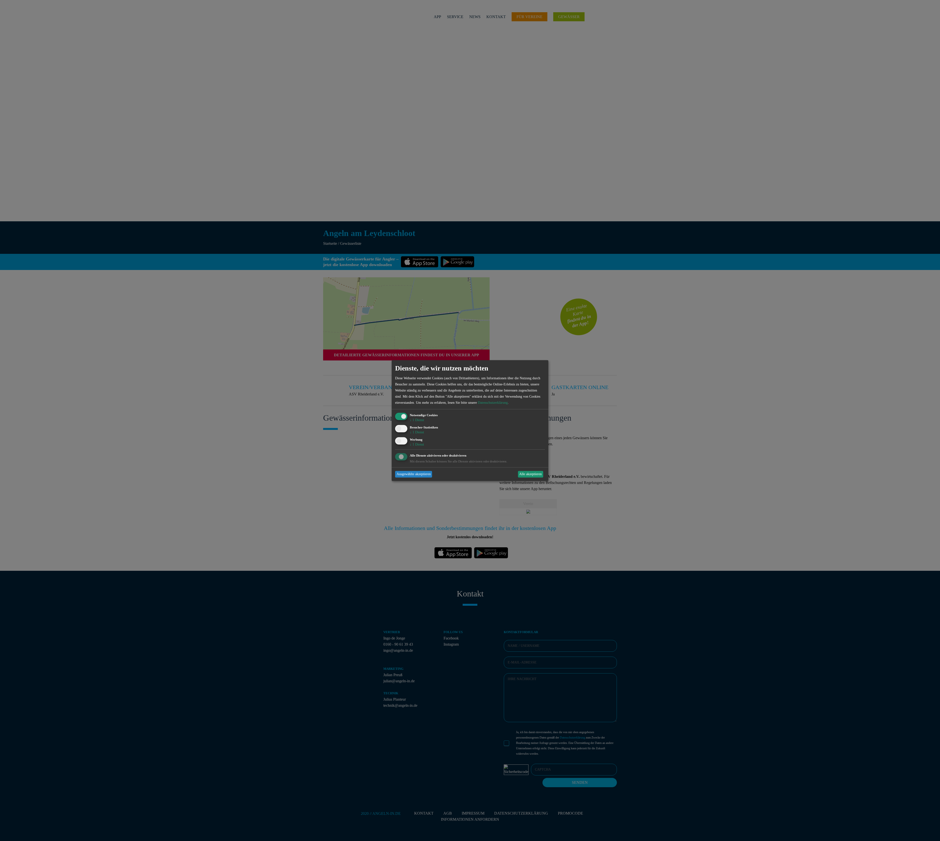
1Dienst (417, 420)
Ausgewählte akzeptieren (414, 474)
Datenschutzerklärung (493, 402)
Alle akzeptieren (530, 474)
